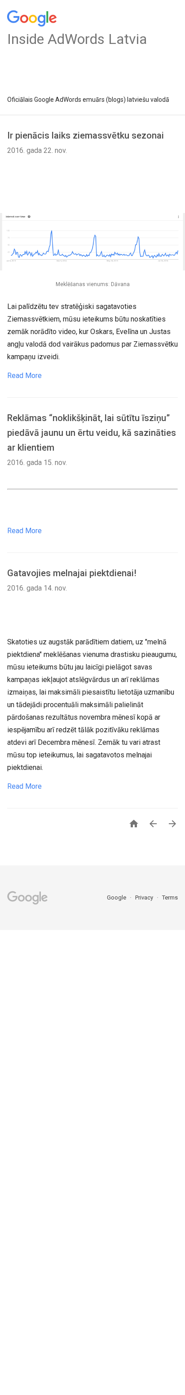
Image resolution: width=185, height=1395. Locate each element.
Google (117, 897)
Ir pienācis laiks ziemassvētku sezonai (85, 135)
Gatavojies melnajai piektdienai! (72, 573)
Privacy (144, 897)
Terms (170, 897)
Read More (24, 375)
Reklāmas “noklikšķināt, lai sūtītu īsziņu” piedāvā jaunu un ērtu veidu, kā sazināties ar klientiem (91, 433)
